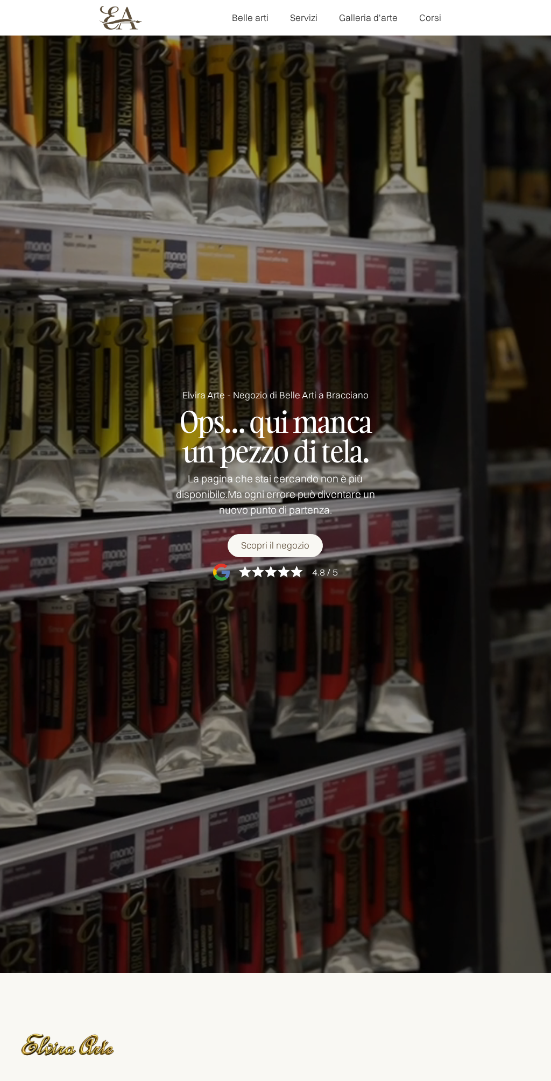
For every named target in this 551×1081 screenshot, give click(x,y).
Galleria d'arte (368, 17)
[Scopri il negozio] (275, 545)
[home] (120, 18)
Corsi (430, 17)
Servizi (303, 17)
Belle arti (250, 17)
